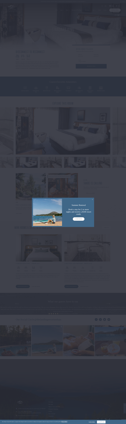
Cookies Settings (92, 421)
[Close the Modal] (92, 199)
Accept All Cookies (101, 421)
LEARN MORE (78, 218)
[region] (63, 422)
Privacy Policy (64, 421)
